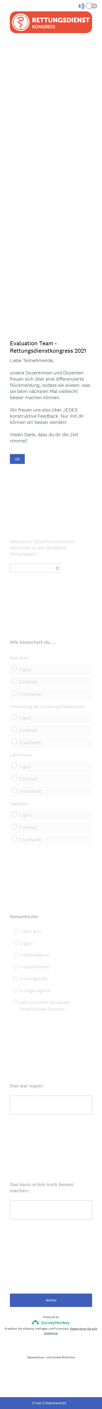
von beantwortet (49, 1403)
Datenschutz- (36, 1357)
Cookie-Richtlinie (63, 1357)
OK (17, 459)
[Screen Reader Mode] (88, 6)
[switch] (97, 5)
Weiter (51, 1300)
